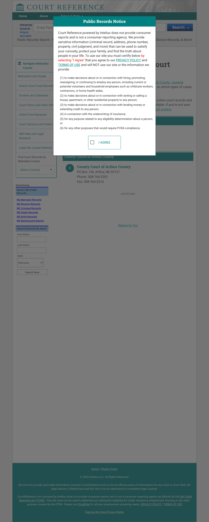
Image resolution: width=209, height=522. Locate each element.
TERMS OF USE (69, 65)
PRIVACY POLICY (128, 60)
